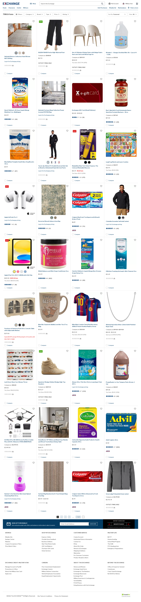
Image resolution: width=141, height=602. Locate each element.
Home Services (46, 551)
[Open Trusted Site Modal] (126, 595)
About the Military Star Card (13, 571)
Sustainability (78, 580)
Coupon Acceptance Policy (13, 544)
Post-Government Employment (51, 567)
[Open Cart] (137, 4)
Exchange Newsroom (80, 573)
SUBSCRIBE (93, 524)
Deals (5, 8)
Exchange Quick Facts (80, 569)
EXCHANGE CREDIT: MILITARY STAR (17, 562)
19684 (78, 517)
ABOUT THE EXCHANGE (81, 562)
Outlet (19, 8)
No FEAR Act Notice (114, 573)
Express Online (46, 537)
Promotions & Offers (11, 569)
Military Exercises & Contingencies (84, 578)
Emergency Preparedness (115, 548)
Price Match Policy (10, 546)
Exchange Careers (47, 569)
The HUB (110, 544)
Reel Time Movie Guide (49, 544)
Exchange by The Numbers (82, 571)
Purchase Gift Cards (48, 548)
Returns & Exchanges (80, 548)
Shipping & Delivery (79, 551)
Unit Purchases (102, 8)
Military (25, 8)
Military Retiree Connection (50, 571)
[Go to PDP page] (19, 35)
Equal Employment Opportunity (51, 576)
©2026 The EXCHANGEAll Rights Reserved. (21, 596)
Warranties (77, 553)
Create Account (78, 537)
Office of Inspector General (116, 567)
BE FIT (110, 537)
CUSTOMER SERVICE (80, 532)
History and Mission (79, 567)
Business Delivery (47, 541)
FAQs (75, 544)
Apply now (8, 573)
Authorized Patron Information (83, 539)
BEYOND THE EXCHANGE (116, 562)
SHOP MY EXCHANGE (49, 532)
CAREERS (45, 562)
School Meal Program (114, 541)
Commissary (111, 569)
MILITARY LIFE (112, 532)
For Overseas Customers (81, 555)
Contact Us (77, 541)
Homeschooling (112, 539)
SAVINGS (8, 532)
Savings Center (9, 539)
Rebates (7, 541)
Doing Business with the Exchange (84, 585)
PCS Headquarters (113, 546)
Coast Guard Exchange (114, 571)
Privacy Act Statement (61, 596)
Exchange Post (78, 576)
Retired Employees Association (51, 573)
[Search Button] (102, 4)
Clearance (11, 8)
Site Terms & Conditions (45, 596)
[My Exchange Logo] (15, 3)
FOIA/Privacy (78, 583)
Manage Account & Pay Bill (13, 567)
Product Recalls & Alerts (81, 557)
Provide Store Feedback (49, 539)
